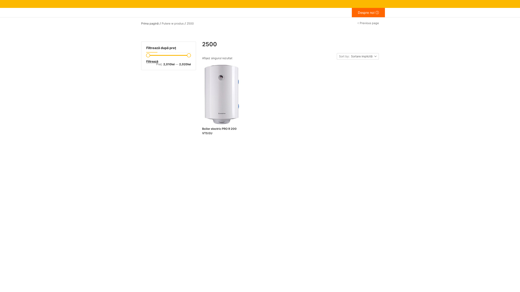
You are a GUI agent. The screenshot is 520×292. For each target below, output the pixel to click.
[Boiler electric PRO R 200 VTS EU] (222, 94)
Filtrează (152, 61)
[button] (364, 56)
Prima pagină (150, 23)
